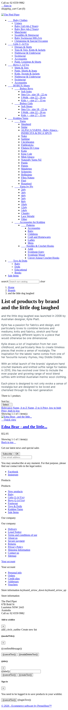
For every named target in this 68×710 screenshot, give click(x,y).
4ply (23, 195)
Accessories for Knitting (30, 222)
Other (24, 219)
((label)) (5, 671)
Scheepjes (26, 171)
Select (7, 404)
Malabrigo (26, 168)
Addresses (13, 581)
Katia (24, 150)
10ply (24, 204)
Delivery (12, 529)
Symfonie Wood (36, 254)
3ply (23, 192)
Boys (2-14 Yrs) (16, 500)
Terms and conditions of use (22, 535)
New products (15, 491)
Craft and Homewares (39, 237)
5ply (23, 198)
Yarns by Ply (24, 186)
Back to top (8, 442)
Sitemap (12, 555)
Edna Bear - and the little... (24, 427)
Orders (11, 575)
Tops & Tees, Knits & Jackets (30, 50)
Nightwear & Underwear (28, 52)
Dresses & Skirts (23, 47)
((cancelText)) (9, 654)
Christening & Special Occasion (31, 41)
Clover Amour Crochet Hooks (43, 257)
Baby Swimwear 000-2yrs (28, 38)
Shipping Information (19, 549)
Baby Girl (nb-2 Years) (26, 26)
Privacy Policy (15, 546)
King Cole (26, 153)
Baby (30, 231)
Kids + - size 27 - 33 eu (33, 100)
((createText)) (25, 675)
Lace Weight (27, 216)
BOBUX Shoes (19, 85)
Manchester (21, 32)
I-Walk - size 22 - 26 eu (33, 97)
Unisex (18, 23)
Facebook (13, 471)
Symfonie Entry (36, 251)
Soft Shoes (26, 106)
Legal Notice (14, 532)
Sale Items (13, 275)
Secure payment (16, 541)
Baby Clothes (17, 20)
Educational (21, 269)
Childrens (33, 234)
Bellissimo (26, 174)
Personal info (15, 572)
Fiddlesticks (27, 145)
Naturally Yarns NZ (31, 159)
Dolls (17, 266)
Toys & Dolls (17, 260)
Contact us (13, 552)
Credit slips (14, 578)
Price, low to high (52, 407)
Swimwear (20, 55)
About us (12, 538)
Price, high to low (10, 410)
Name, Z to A (35, 407)
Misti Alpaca (27, 156)
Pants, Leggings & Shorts (28, 61)
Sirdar (24, 127)
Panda (24, 162)
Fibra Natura (27, 177)
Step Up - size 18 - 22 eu (34, 94)
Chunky (25, 213)
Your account (8, 561)
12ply (24, 207)
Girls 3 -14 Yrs (18, 44)
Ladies (31, 240)
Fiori (23, 180)
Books (18, 272)
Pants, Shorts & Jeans (26, 70)
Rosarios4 (26, 183)
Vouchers (13, 584)
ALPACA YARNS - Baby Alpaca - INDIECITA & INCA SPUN (39, 131)
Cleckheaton (27, 142)
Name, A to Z (20, 407)
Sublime (25, 139)
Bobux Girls (24, 103)
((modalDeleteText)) (28, 654)
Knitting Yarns (18, 118)
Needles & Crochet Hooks (37, 246)
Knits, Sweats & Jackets (27, 73)
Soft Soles (26, 91)
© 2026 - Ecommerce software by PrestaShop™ (26, 705)
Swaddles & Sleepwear (27, 35)
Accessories (21, 58)
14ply (24, 210)
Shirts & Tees (22, 67)
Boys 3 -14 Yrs (18, 64)
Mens (31, 243)
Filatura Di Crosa (30, 148)
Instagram (13, 474)
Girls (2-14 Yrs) (16, 497)
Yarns (20, 121)
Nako (24, 136)
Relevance (7, 407)
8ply (23, 201)
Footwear (13, 503)
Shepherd (26, 124)
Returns (12, 544)
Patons (24, 165)
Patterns (28, 225)
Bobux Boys (24, 88)
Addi (30, 249)
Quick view (8, 419)
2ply (23, 189)
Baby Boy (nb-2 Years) (27, 29)
